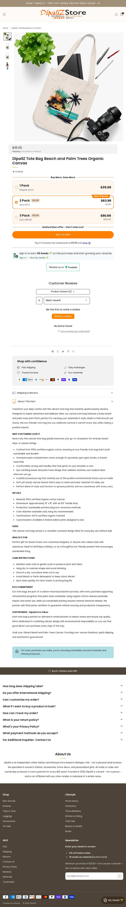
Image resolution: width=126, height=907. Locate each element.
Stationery (70, 806)
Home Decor (71, 801)
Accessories (9, 821)
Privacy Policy (10, 866)
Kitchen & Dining (73, 816)
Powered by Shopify (11, 903)
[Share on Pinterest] (68, 351)
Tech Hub (70, 821)
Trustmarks (8, 882)
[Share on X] (57, 351)
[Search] (116, 14)
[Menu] (4, 14)
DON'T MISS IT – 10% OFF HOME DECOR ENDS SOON (60, 3)
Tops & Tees (9, 811)
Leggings (7, 816)
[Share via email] (73, 351)
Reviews (7, 871)
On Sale (7, 826)
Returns (7, 856)
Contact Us (9, 861)
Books (68, 831)
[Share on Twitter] (63, 351)
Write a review (63, 316)
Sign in (22, 257)
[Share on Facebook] (52, 351)
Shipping (16, 151)
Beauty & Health (73, 826)
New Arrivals (9, 801)
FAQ (5, 846)
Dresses (7, 806)
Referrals (7, 876)
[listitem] (63, 671)
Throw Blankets (73, 811)
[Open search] (39, 300)
